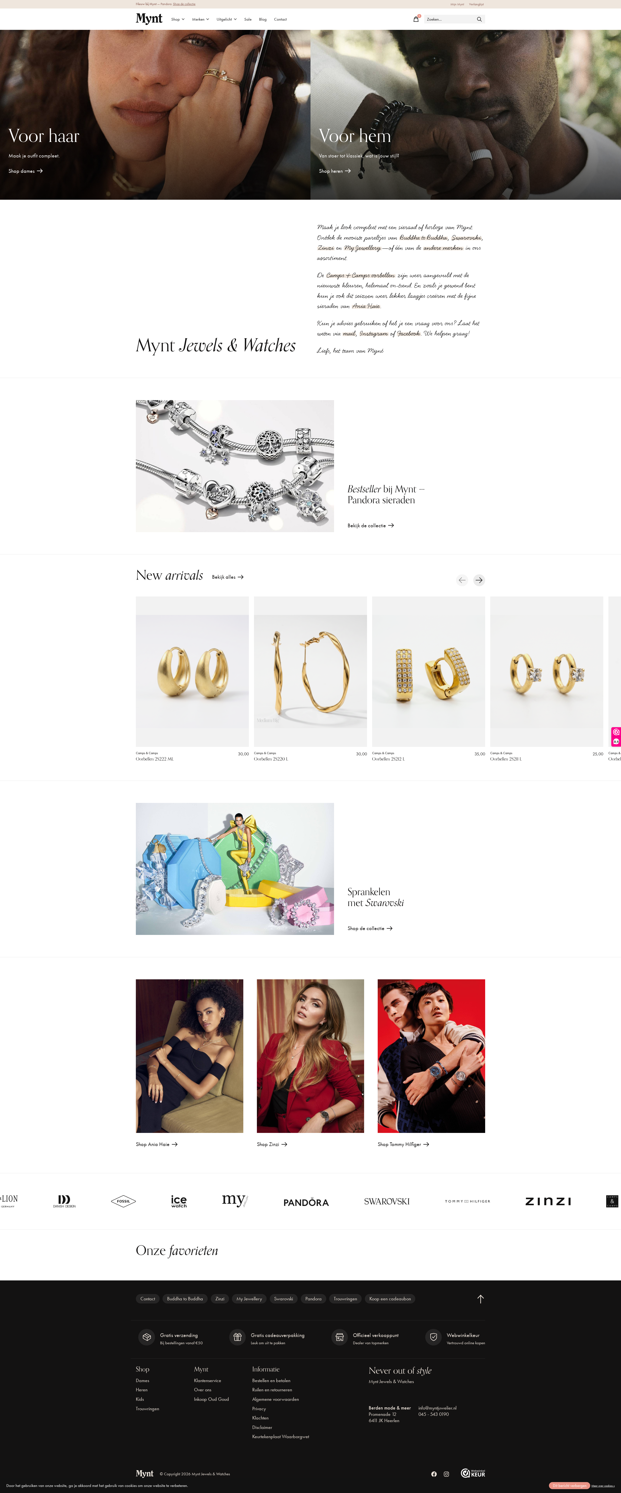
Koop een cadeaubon (390, 1298)
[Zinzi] (447, 1201)
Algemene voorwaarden (275, 1399)
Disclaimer (262, 1427)
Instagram (374, 333)
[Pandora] (206, 1201)
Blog (263, 19)
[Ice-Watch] (78, 1201)
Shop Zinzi (268, 1144)
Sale (248, 19)
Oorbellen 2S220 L (271, 759)
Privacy (259, 1408)
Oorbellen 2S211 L (506, 759)
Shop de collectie (184, 4)
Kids (140, 1399)
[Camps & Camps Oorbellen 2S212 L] (428, 671)
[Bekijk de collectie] (235, 466)
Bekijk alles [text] (228, 578)
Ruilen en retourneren (272, 1389)
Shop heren (331, 170)
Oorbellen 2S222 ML (155, 759)
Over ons (202, 1389)
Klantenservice (207, 1380)
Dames (142, 1380)
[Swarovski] (286, 1201)
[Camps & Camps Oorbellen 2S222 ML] (192, 671)
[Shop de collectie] (235, 869)
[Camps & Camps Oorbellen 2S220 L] (310, 671)
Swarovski (466, 237)
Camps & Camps (147, 753)
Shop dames (21, 170)
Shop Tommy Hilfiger (399, 1144)
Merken (198, 19)
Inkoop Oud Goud (211, 1399)
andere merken (443, 247)
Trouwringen (345, 1298)
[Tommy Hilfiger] (367, 1201)
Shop (175, 19)
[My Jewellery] (135, 1201)
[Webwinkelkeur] (473, 1475)
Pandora (313, 1298)
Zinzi (326, 247)
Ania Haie (366, 306)
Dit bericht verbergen (570, 1485)
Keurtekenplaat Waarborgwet (280, 1436)
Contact (280, 19)
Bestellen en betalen (271, 1380)
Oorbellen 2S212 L (388, 759)
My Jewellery (362, 247)
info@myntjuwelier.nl (437, 1408)
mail (349, 333)
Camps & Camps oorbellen (361, 275)
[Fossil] (23, 1201)
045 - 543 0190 (433, 1414)
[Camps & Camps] (512, 1201)
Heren (141, 1389)
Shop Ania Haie (153, 1144)
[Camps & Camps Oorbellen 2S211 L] (546, 671)
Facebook (409, 333)
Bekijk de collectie (367, 525)
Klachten (260, 1418)
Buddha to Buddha (423, 237)
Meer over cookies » (603, 1486)
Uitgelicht (224, 19)
